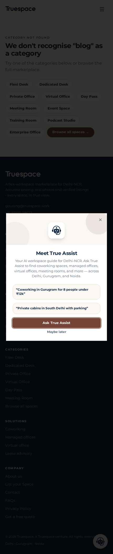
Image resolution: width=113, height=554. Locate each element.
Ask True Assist (56, 323)
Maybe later (56, 332)
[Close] (100, 220)
